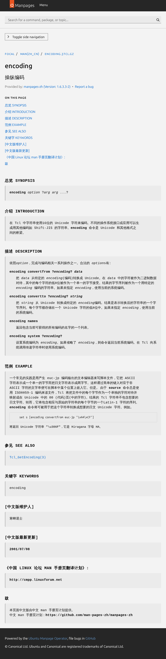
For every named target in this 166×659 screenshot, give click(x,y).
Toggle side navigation (28, 37)
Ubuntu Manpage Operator (48, 638)
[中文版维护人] (15, 144)
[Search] (158, 20)
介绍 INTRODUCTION (20, 112)
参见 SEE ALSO (15, 131)
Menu (43, 5)
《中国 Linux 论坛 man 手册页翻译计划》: (35, 157)
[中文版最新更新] (17, 150)
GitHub (90, 638)
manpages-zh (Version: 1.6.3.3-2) (47, 86)
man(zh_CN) (29, 54)
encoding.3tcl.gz (59, 54)
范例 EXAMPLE (15, 124)
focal (10, 54)
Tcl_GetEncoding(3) (28, 457)
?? (36, 336)
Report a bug (84, 86)
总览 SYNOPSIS (15, 105)
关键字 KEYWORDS (18, 137)
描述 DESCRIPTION (18, 118)
